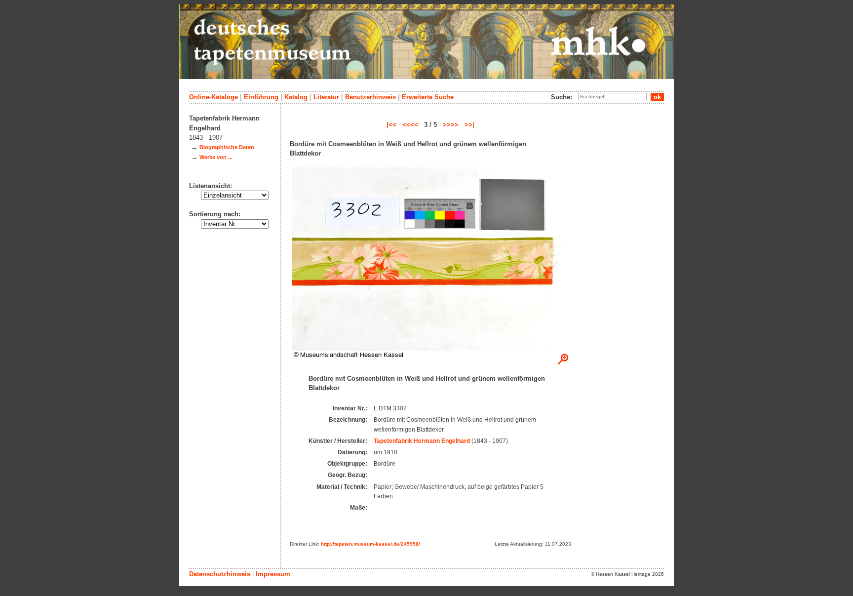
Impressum (273, 574)
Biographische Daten (226, 147)
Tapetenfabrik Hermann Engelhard (422, 441)
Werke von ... (216, 157)
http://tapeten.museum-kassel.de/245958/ (370, 544)
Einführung (261, 97)
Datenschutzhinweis (219, 574)
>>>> (451, 124)
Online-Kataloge (213, 97)
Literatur (326, 97)
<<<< (410, 124)
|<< (391, 124)
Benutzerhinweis (370, 97)
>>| (469, 124)
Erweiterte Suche (428, 97)
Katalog (296, 97)
